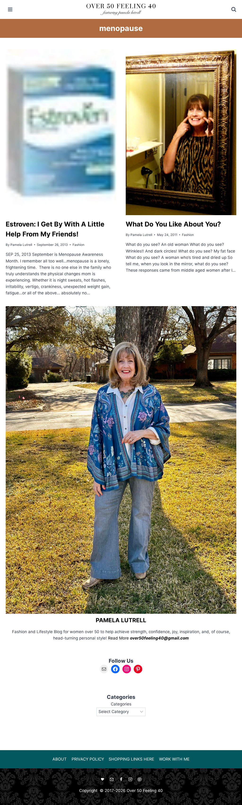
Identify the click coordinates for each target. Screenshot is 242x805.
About (59, 759)
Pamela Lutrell (21, 245)
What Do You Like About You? (173, 224)
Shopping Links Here (131, 759)
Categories (121, 704)
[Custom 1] (103, 779)
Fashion (78, 245)
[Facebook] (121, 779)
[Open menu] (10, 9)
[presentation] (61, 132)
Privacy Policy (88, 759)
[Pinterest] (139, 779)
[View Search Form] (230, 9)
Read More (118, 638)
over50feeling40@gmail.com (159, 638)
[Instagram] (130, 779)
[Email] (112, 779)
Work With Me (174, 759)
